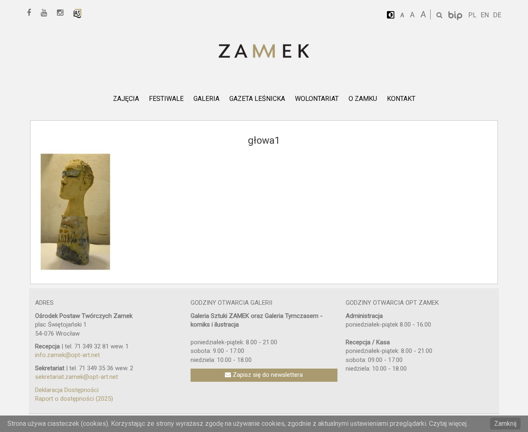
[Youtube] (47, 13)
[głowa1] (75, 211)
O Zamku (363, 99)
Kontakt (401, 99)
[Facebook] (32, 13)
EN (485, 15)
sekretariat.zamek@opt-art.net (76, 377)
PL (472, 15)
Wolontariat (317, 99)
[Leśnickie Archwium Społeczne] (77, 13)
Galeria (206, 99)
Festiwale (166, 99)
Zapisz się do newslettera (267, 374)
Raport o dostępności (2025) (74, 398)
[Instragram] (63, 13)
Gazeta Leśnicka (257, 99)
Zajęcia (126, 99)
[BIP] (456, 15)
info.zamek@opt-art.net (67, 355)
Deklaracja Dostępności (67, 390)
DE (497, 15)
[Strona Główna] (264, 52)
